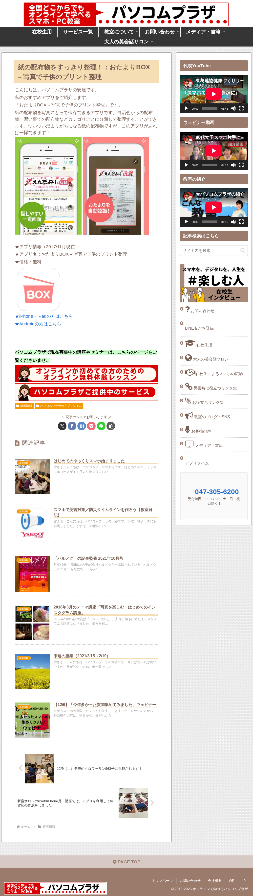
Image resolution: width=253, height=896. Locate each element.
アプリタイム (197, 463)
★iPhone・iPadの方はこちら (44, 316)
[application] (214, 94)
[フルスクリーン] (241, 108)
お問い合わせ (202, 310)
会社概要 (215, 881)
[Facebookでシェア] (72, 426)
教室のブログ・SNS (211, 416)
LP (243, 881)
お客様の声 (200, 431)
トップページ (162, 881)
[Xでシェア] (62, 426)
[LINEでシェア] (101, 426)
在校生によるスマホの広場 (219, 373)
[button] (110, 426)
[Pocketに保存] (91, 426)
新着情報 (26, 406)
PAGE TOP (128, 861)
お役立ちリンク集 (207, 402)
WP (231, 881)
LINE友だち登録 (199, 328)
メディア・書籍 (208, 445)
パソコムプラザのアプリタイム (61, 406)
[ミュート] (233, 108)
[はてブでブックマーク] (81, 426)
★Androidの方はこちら (38, 323)
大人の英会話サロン (210, 359)
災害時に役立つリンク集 (214, 388)
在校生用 (203, 344)
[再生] (186, 108)
